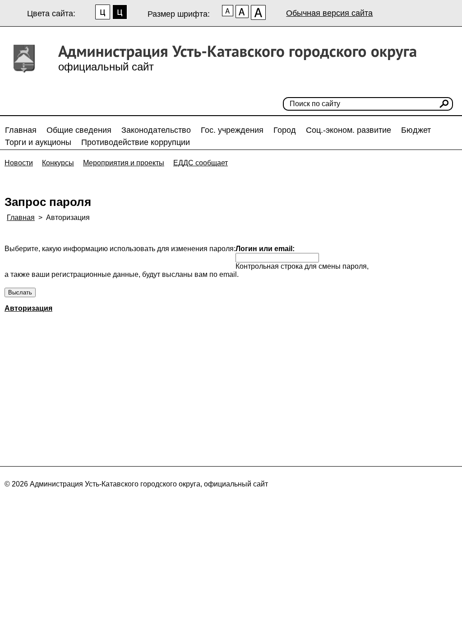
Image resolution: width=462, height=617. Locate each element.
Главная (21, 130)
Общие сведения (78, 130)
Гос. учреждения (232, 130)
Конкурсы (58, 163)
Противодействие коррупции (135, 142)
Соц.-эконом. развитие (348, 130)
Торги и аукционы (38, 142)
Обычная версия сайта (329, 13)
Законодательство (156, 130)
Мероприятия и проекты (123, 163)
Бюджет (416, 130)
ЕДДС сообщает (200, 163)
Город (284, 130)
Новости (19, 163)
